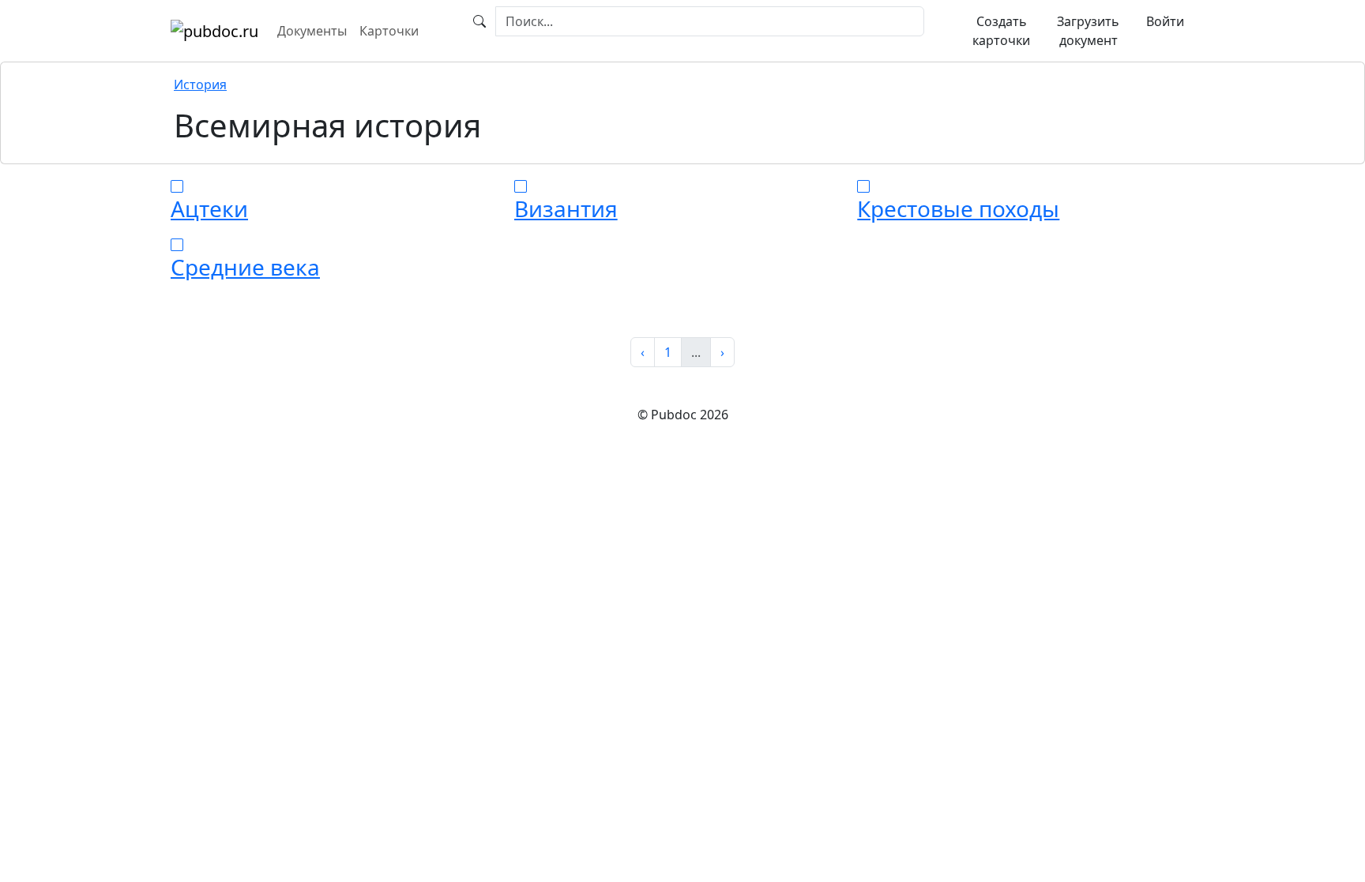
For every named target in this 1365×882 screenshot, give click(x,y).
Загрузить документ (1088, 31)
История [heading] (200, 84)
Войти (1165, 21)
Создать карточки (1001, 31)
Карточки (389, 30)
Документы (312, 30)
